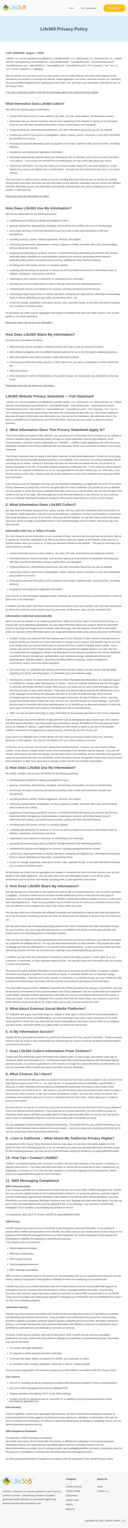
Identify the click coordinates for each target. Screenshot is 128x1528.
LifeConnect (72, 1495)
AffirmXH (70, 1509)
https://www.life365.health (38, 439)
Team (71, 8)
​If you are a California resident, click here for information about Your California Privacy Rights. (52, 92)
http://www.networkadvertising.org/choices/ (82, 950)
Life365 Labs (72, 1500)
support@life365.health (107, 1151)
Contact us (114, 8)
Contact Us (102, 1491)
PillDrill (69, 1504)
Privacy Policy (16, 86)
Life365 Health (73, 1491)
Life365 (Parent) (74, 1486)
